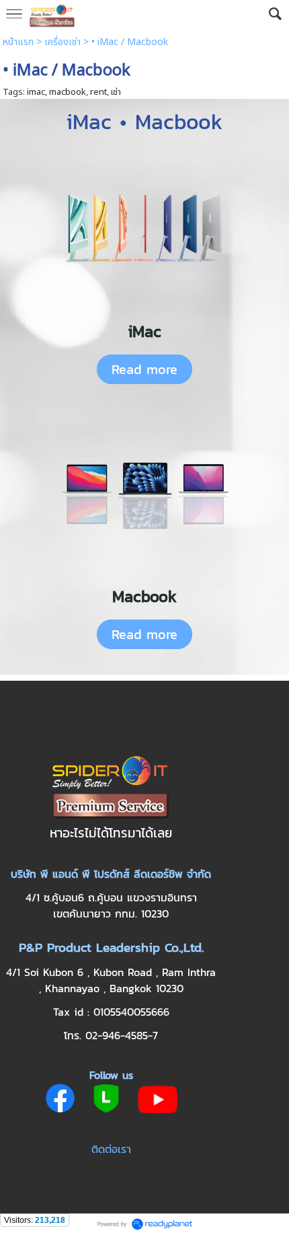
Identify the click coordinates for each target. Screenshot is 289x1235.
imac (36, 92)
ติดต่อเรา (111, 1149)
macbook (67, 92)
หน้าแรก (18, 42)
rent (98, 92)
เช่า (116, 92)
